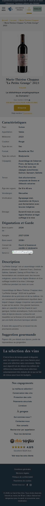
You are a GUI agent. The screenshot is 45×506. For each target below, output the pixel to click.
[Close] (29, 253)
